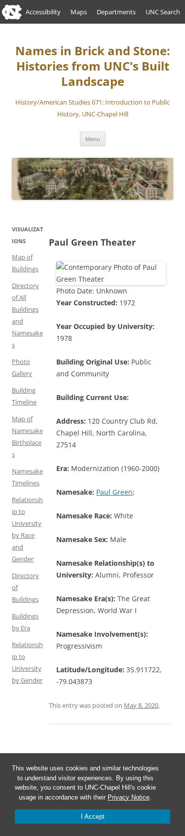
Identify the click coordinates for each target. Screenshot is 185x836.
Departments (116, 11)
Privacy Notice (128, 797)
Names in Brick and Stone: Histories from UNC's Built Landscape (92, 66)
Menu (92, 139)
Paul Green (114, 492)
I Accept (93, 816)
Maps (79, 11)
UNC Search (163, 11)
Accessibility (43, 11)
